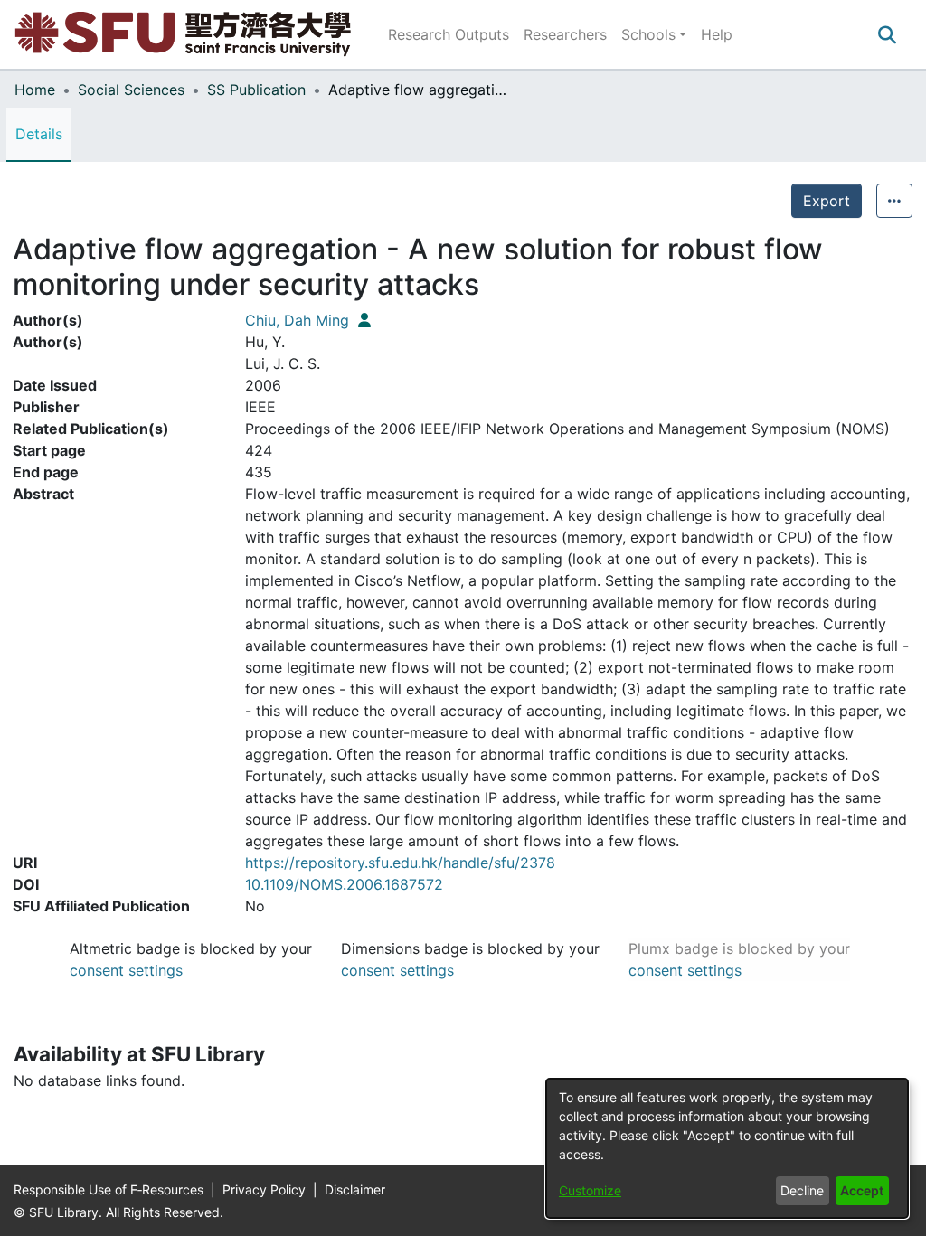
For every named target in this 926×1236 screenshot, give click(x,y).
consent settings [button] (126, 970)
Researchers (565, 34)
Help (716, 34)
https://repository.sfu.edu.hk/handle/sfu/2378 (400, 863)
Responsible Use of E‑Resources (110, 1189)
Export (826, 201)
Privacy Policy (265, 1189)
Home (34, 89)
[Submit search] (886, 34)
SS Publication (256, 89)
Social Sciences (131, 89)
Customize (590, 1190)
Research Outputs (448, 34)
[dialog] (727, 1148)
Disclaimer (355, 1189)
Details (38, 134)
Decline (802, 1190)
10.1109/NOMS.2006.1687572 (344, 884)
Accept (861, 1190)
